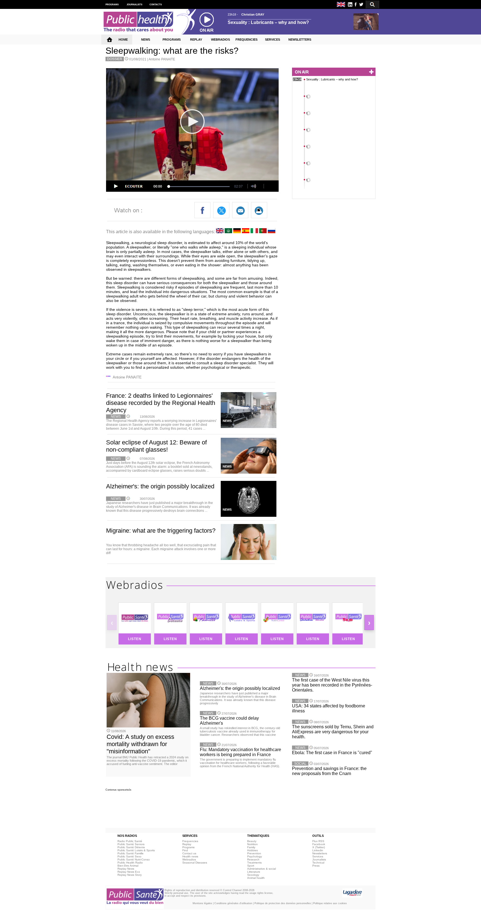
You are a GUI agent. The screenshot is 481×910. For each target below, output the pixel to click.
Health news (190, 856)
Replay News (125, 868)
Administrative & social (261, 868)
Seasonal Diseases (194, 862)
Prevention (254, 853)
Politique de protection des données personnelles (282, 903)
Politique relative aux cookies (330, 903)
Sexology (253, 874)
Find (185, 850)
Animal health (256, 877)
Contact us (189, 853)
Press (316, 865)
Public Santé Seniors (130, 844)
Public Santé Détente (131, 847)
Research (253, 859)
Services (317, 856)
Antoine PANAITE (162, 59)
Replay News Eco (128, 871)
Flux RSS (318, 841)
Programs (188, 847)
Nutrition (252, 844)
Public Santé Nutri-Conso (133, 859)
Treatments (254, 862)
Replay (186, 844)
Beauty (251, 841)
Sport (250, 865)
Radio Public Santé (129, 841)
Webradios (189, 859)
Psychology (254, 856)
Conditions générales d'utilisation (233, 903)
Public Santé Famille (130, 853)
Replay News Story (129, 874)
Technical (318, 862)
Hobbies (252, 850)
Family (251, 847)
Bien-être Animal (127, 865)
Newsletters (319, 853)
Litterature (253, 871)
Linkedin (317, 850)
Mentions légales (202, 903)
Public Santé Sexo (129, 856)
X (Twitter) (318, 847)
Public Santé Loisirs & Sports (136, 850)
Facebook (318, 844)
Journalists (319, 859)
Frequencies (190, 841)
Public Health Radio (130, 862)
